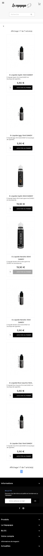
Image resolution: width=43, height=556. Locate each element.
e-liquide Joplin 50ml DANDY (21, 196)
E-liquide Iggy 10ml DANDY (21, 135)
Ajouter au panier (24, 87)
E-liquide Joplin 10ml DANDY (21, 75)
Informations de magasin (10, 541)
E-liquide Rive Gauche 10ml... (21, 383)
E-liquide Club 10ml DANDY (21, 443)
